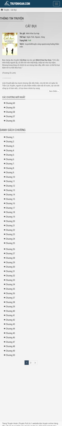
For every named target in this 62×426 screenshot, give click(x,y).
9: (10, 172)
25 (10, 243)
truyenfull (28, 44)
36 (10, 293)
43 (10, 324)
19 (10, 216)
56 (10, 120)
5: (10, 154)
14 (10, 194)
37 (10, 297)
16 (10, 203)
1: (10, 137)
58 (10, 111)
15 (10, 198)
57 (10, 116)
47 (10, 341)
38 (10, 302)
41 (10, 315)
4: (10, 150)
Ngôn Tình (30, 37)
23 (10, 234)
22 (10, 229)
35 (10, 288)
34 (10, 284)
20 (10, 221)
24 (10, 238)
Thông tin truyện (12, 18)
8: (10, 168)
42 (10, 319)
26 (10, 249)
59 (10, 107)
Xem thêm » (54, 91)
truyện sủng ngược (39, 44)
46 (10, 337)
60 (10, 102)
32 (10, 275)
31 (10, 271)
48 (10, 346)
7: (10, 163)
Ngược (37, 37)
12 (10, 185)
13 (10, 190)
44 (10, 328)
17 (10, 207)
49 (10, 350)
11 (10, 181)
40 (10, 310)
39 (10, 306)
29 (10, 262)
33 (10, 279)
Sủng (43, 37)
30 (10, 266)
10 (10, 176)
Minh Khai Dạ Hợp (32, 33)
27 (10, 253)
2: (10, 141)
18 (10, 212)
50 (10, 355)
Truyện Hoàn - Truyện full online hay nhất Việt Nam (18, 3)
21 (10, 225)
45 (10, 333)
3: (10, 145)
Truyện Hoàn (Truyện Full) (18, 423)
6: (10, 159)
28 (10, 257)
